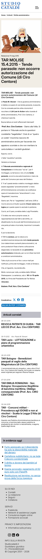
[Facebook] (18, 299)
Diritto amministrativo (21, 15)
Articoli (9, 15)
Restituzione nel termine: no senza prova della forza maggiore (22, 477)
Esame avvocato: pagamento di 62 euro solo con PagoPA (22, 470)
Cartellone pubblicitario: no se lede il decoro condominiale (22, 457)
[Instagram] (9, 535)
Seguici (11, 497)
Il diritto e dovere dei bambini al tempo (20, 464)
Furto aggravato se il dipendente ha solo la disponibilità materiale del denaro (21, 450)
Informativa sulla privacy (19, 528)
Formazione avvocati (18, 517)
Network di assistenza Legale (22, 512)
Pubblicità (12, 510)
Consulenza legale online (20, 515)
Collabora (12, 500)
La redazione (14, 495)
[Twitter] (14, 299)
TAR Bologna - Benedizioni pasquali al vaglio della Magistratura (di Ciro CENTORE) (19, 361)
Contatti (11, 492)
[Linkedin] (22, 299)
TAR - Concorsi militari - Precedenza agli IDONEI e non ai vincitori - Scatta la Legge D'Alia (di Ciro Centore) (21, 412)
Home (3, 15)
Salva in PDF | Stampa (14, 305)
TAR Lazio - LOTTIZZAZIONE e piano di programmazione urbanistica (18, 342)
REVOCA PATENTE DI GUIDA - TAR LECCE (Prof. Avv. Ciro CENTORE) (21, 326)
